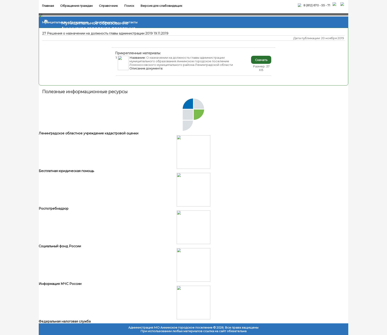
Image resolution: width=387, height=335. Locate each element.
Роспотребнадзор (54, 208)
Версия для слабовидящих (161, 5)
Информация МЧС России (60, 284)
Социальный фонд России (60, 246)
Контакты (130, 22)
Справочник (108, 5)
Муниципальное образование (65, 22)
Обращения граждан (76, 5)
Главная (48, 5)
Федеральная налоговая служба (65, 321)
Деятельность (105, 22)
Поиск (129, 5)
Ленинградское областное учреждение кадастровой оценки (88, 133)
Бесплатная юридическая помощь (66, 171)
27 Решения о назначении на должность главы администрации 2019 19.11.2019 (105, 33)
